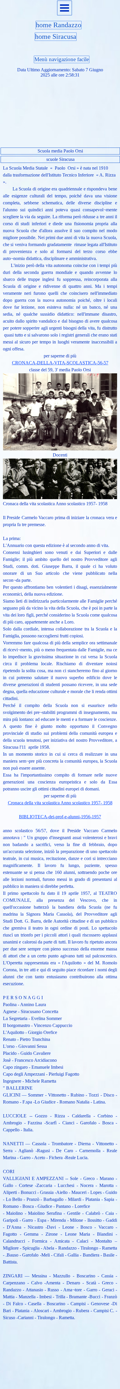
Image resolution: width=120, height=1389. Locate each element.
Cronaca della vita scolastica (60, 802)
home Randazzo (58, 25)
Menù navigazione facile (61, 59)
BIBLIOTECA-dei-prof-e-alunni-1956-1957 (60, 816)
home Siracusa (55, 36)
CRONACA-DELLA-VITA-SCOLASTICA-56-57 (60, 362)
